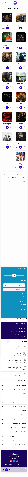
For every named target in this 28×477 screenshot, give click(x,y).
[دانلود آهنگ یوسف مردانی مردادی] (7, 57)
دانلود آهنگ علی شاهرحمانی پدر (19, 323)
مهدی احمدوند (23, 307)
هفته (8, 341)
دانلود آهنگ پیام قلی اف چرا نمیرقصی (18, 329)
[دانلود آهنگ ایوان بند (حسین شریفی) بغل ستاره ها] (7, 17)
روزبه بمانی (23, 293)
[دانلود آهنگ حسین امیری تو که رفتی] (7, 97)
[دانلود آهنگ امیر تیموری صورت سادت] (21, 97)
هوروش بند (23, 304)
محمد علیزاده (23, 309)
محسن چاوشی (23, 312)
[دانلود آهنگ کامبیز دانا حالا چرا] (7, 77)
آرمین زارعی (23, 280)
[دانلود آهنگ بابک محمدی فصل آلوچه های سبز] (7, 117)
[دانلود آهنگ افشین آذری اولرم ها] (21, 17)
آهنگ (24, 174)
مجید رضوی (23, 277)
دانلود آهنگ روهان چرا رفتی (20, 337)
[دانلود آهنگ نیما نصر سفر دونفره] (21, 57)
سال (2, 341)
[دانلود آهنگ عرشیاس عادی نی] (21, 156)
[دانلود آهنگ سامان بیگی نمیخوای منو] (21, 136)
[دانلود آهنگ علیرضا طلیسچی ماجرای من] (21, 117)
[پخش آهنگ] (6, 3)
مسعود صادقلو (23, 291)
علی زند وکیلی (23, 299)
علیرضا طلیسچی (22, 301)
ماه (5, 341)
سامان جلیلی (23, 315)
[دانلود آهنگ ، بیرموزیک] (15, 3)
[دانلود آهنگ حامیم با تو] (21, 37)
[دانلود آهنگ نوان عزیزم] (7, 136)
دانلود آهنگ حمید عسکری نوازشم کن (18, 326)
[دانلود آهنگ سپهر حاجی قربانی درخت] (7, 37)
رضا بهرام (24, 296)
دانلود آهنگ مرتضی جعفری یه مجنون (18, 331)
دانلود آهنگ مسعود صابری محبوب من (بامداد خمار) (15, 334)
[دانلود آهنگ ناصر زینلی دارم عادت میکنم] (21, 77)
